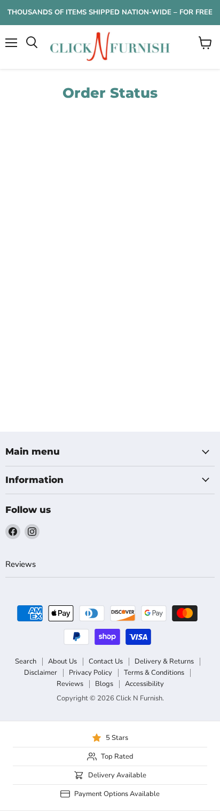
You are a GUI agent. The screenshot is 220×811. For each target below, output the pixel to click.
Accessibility (144, 684)
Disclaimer (40, 672)
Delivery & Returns (164, 661)
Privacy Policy (90, 672)
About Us (62, 661)
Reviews (20, 564)
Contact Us (106, 661)
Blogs (104, 684)
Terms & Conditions (154, 672)
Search (25, 661)
